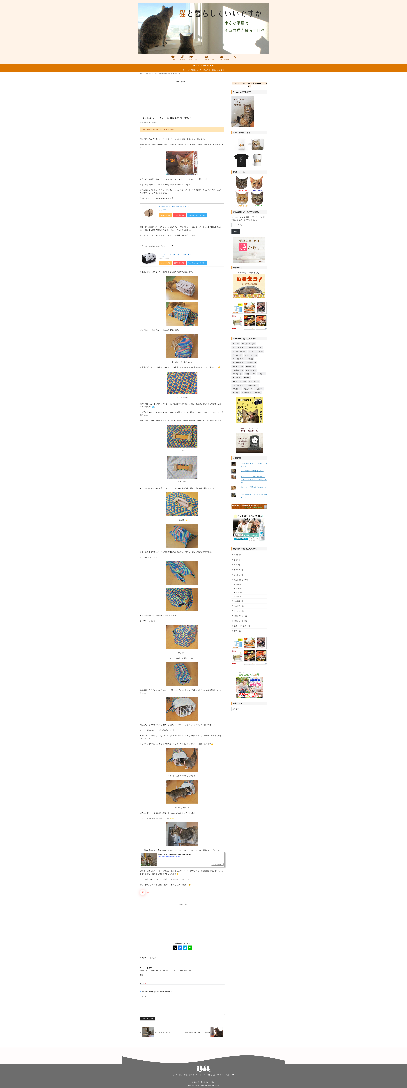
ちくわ (238, 584)
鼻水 (258, 393)
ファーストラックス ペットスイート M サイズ (175, 254)
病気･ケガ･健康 (218, 70)
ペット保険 (238, 359)
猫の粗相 (251, 370)
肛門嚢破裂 (238, 385)
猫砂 (262, 374)
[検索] (234, 58)
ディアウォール (257, 351)
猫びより (238, 374)
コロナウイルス (240, 351)
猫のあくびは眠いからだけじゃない (197, 1032)
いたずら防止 (249, 344)
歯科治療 (238, 370)
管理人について (194, 59)
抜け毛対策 (238, 363)
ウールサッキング (254, 347)
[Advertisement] (182, 98)
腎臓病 (237, 389)
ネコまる (238, 355)
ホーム (173, 59)
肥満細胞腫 (253, 385)
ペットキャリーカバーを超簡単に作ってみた (167, 73)
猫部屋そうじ (238, 616)
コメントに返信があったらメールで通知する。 (157, 991)
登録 (235, 231)
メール (143, 983)
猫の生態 (207, 70)
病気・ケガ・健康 (240, 626)
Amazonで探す (165, 215)
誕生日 (248, 389)
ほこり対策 (238, 347)
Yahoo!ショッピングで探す (197, 215)
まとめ (236, 560)
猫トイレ (250, 374)
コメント (143, 996)
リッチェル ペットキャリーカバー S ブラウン (175, 206)
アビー (238, 596)
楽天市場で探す (179, 215)
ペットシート (251, 355)
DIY (236, 344)
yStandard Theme (193, 1085)
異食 (247, 378)
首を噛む (248, 393)
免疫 (250, 359)
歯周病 (250, 366)
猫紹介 (182, 59)
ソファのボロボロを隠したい (252, 470)
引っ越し (237, 575)
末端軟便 (252, 363)
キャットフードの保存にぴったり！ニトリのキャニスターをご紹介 (254, 479)
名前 (142, 975)
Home (142, 73)
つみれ (238, 588)
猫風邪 (237, 378)
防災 (236, 393)
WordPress (216, 1085)
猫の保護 (237, 601)
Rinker (164, 256)
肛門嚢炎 (255, 381)
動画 (235, 565)
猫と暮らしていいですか (206, 1082)
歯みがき (238, 366)
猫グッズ (186, 70)
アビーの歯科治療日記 (162, 1032)
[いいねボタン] (142, 892)
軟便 (260, 389)
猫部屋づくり (196, 70)
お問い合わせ (224, 59)
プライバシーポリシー (224, 1075)
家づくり (237, 569)
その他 (236, 555)
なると (238, 592)
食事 (235, 631)
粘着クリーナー (240, 381)
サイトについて (210, 59)
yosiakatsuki (203, 1085)
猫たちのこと (238, 580)
